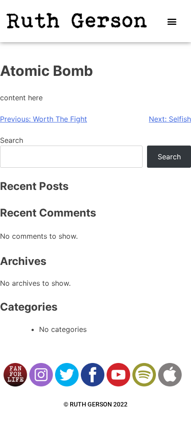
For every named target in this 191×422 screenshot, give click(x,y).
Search (11, 140)
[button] (172, 21)
